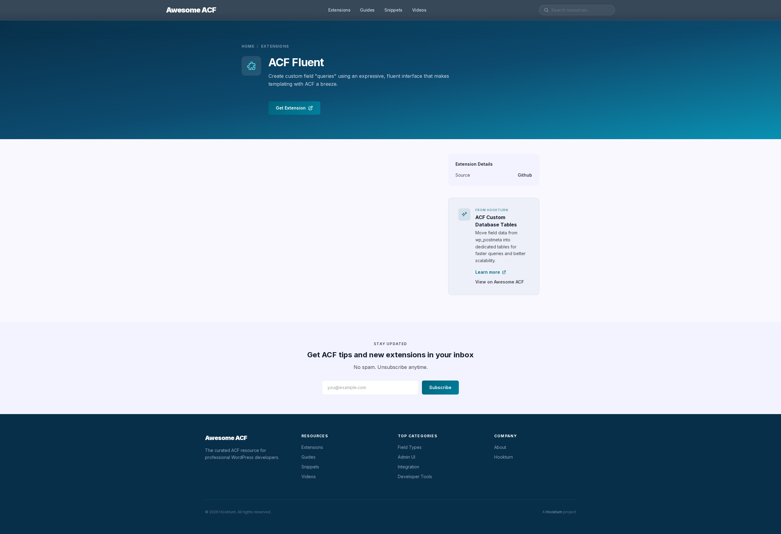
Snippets (393, 10)
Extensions (339, 10)
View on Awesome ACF (499, 281)
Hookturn (503, 457)
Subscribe (440, 387)
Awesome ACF (191, 9)
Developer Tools (415, 476)
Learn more (487, 272)
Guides (367, 10)
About (500, 447)
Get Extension (291, 107)
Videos (419, 10)
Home (248, 46)
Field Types (410, 447)
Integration (408, 466)
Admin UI (406, 457)
